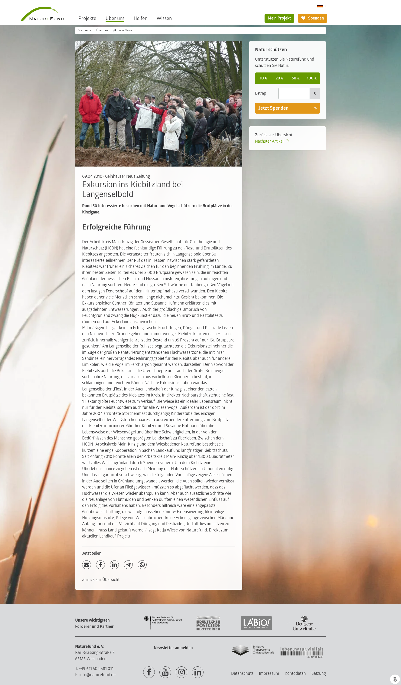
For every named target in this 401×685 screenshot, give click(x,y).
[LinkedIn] (114, 564)
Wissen (164, 18)
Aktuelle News (122, 30)
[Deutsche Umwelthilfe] (304, 629)
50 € (296, 78)
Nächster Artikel (270, 141)
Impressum (269, 673)
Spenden (315, 18)
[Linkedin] (198, 672)
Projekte (87, 18)
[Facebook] (100, 564)
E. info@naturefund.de (95, 674)
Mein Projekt (279, 18)
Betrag (260, 93)
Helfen (140, 18)
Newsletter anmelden (173, 648)
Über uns (115, 18)
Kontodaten (295, 673)
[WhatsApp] (142, 564)
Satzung (318, 673)
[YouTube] (165, 672)
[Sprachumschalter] (321, 6)
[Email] (86, 564)
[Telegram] (128, 564)
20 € (279, 78)
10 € (263, 78)
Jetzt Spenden (273, 108)
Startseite (84, 30)
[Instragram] (181, 672)
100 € (312, 78)
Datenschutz (242, 673)
